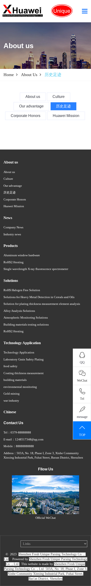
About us (29, 74)
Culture (8, 178)
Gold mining (12, 393)
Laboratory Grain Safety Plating (24, 359)
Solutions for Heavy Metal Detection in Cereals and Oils (39, 297)
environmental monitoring (20, 387)
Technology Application (22, 343)
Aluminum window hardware (22, 255)
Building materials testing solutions (26, 324)
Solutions (11, 281)
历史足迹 (10, 192)
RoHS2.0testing (14, 262)
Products (11, 246)
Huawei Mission (14, 206)
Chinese (10, 412)
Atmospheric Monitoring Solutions (26, 317)
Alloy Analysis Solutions (19, 311)
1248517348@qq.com (29, 439)
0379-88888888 (20, 432)
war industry (11, 400)
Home (9, 74)
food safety (11, 366)
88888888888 (25, 446)
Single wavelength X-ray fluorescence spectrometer (36, 269)
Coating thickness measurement (24, 373)
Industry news (12, 234)
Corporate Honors (15, 199)
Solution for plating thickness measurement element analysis (42, 304)
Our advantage (13, 185)
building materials (15, 380)
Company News (13, 227)
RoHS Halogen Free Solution (22, 290)
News (8, 218)
